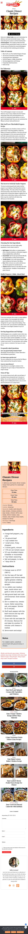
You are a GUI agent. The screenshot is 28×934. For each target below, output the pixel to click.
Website (3, 842)
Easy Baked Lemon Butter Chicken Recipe (14, 760)
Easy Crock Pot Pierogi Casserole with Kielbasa (14, 805)
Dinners (14, 8)
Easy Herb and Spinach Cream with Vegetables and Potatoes (14, 692)
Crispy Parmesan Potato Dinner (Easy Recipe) (14, 738)
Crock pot (12, 802)
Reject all (13, 932)
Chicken (12, 711)
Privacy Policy (20, 932)
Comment (4, 818)
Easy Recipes (13, 656)
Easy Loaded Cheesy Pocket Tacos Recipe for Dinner (14, 783)
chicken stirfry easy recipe (20, 655)
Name (3, 831)
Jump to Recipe (15, 34)
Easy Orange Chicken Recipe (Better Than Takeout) (14, 716)
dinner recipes (5, 656)
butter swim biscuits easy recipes (10, 653)
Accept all (8, 932)
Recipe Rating (5, 815)
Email (3, 836)
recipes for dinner (13, 658)
